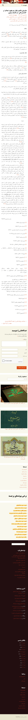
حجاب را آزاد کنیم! (6, 323)
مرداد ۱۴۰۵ (23, 645)
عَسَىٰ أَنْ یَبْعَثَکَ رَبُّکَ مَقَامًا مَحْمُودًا (19, 575)
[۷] (26, 62)
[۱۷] (18, 128)
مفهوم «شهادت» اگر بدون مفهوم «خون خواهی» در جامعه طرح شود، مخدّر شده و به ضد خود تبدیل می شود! (18, 557)
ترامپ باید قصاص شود (21, 569)
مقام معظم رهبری (14, 21)
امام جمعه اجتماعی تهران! (19, 598)
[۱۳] (8, 98)
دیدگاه (25, 339)
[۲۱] (5, 204)
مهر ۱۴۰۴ (23, 667)
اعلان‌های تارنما (24, 469)
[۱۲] (5, 81)
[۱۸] (21, 142)
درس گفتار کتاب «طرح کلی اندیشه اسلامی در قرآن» (14, 403)
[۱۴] (12, 101)
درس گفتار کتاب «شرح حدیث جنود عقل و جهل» (15, 429)
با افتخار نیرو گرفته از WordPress (21, 717)
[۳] (7, 34)
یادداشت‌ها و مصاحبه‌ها (23, 487)
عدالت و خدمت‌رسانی (22, 21)
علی (24, 595)
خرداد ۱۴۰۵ (23, 649)
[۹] (7, 70)
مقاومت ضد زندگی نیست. (21, 577)
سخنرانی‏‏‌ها (25, 476)
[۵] (24, 38)
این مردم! (23, 567)
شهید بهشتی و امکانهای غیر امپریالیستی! (19, 562)
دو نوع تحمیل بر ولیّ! (22, 564)
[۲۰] (18, 175)
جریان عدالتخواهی (21, 17)
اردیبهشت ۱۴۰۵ (22, 651)
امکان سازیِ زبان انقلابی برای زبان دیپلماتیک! (20, 572)
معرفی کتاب (25, 482)
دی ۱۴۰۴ (23, 660)
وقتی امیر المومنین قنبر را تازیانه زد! (17, 613)
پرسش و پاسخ (24, 471)
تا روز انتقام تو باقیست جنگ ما (20, 553)
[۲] (21, 34)
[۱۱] (16, 81)
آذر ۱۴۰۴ (23, 663)
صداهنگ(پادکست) (22, 676)
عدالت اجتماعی (23, 19)
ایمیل (25, 353)
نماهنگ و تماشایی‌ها (23, 485)
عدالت (8, 17)
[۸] (22, 68)
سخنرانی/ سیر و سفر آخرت (17, 610)
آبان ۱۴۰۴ (23, 665)
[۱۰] (7, 79)
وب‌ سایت (25, 356)
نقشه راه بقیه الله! (15, 603)
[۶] (11, 58)
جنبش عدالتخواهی (13, 17)
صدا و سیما (25, 478)
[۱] (11, 32)
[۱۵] (22, 107)
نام (26, 349)
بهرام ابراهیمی (22, 603)
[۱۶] (22, 117)
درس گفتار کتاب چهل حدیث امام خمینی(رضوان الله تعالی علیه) (14, 458)
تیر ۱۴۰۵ (23, 647)
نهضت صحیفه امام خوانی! (17, 615)
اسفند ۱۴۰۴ (23, 656)
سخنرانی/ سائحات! (18, 601)
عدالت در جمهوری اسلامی (14, 19)
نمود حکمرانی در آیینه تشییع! (20, 560)
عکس (24, 678)
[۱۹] (21, 163)
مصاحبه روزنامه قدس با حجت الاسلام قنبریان (16, 321)
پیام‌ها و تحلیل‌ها (12, 15)
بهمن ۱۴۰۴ (23, 658)
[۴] (8, 36)
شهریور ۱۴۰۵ (23, 642)
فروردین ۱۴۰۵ (22, 654)
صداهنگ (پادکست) (24, 480)
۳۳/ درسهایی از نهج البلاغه (18, 595)
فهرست (25, 5)
